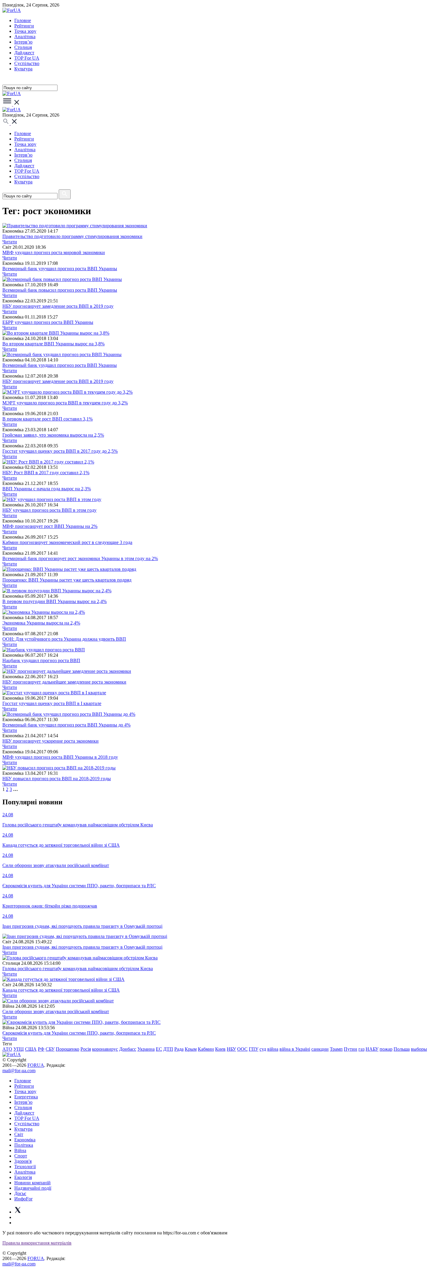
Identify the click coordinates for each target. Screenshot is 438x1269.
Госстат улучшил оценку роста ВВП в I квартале (51, 703)
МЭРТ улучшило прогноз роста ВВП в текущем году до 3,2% (65, 402)
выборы (419, 1049)
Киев (220, 1049)
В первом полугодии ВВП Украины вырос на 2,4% (54, 601)
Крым (191, 1049)
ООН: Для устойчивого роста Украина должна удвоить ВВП (64, 639)
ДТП (168, 1049)
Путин (350, 1049)
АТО (7, 1049)
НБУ (231, 1049)
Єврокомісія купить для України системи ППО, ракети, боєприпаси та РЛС (79, 1032)
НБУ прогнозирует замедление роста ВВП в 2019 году (58, 306)
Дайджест (24, 52)
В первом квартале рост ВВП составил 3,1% (47, 418)
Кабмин (206, 1049)
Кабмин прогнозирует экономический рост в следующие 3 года (67, 542)
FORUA (35, 1065)
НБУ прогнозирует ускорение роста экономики (50, 741)
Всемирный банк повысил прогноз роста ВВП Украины (59, 290)
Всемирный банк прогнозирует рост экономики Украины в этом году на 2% (80, 558)
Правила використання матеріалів (37, 1242)
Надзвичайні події (32, 1188)
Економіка (24, 1139)
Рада (179, 1049)
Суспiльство (26, 63)
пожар (386, 1049)
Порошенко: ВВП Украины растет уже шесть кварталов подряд (66, 579)
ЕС (159, 1049)
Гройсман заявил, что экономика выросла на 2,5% (53, 435)
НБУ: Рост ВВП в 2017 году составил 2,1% (45, 472)
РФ (41, 1049)
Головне (22, 20)
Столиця (23, 47)
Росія (85, 1049)
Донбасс (127, 1049)
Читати (9, 241)
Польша (402, 1049)
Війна (20, 1150)
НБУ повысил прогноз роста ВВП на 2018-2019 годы (56, 778)
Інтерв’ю (23, 41)
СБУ (50, 1049)
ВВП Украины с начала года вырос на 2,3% (46, 488)
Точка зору (25, 31)
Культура (23, 68)
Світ (18, 1134)
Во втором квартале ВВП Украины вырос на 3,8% (53, 343)
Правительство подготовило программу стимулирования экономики (72, 236)
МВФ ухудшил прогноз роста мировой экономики (53, 252)
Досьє (20, 1193)
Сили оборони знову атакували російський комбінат (55, 1011)
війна (272, 1049)
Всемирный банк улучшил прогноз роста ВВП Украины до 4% (66, 724)
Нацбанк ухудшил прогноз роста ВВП (41, 660)
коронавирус (105, 1049)
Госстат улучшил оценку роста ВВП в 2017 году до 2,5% (60, 451)
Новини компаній (32, 1182)
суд (263, 1049)
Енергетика (26, 1096)
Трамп (336, 1049)
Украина (146, 1049)
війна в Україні (294, 1049)
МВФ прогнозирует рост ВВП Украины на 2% (49, 526)
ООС (242, 1049)
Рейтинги (24, 25)
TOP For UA (26, 58)
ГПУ (253, 1049)
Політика (23, 1145)
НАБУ (372, 1049)
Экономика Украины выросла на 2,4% (41, 622)
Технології (25, 1166)
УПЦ (18, 1049)
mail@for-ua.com (18, 1070)
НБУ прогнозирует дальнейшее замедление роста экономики (64, 681)
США (31, 1049)
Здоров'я (23, 1161)
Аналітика (24, 36)
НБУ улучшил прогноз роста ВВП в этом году (49, 510)
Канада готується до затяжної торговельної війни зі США (61, 990)
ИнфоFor (23, 1198)
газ (361, 1049)
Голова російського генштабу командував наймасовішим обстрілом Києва (77, 968)
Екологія (23, 1177)
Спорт (20, 1155)
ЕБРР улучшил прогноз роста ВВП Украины (47, 322)
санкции (320, 1049)
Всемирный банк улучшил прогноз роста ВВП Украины (59, 268)
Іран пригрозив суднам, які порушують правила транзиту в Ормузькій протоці (82, 947)
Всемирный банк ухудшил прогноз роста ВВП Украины (59, 365)
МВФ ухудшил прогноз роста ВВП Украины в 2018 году (60, 757)
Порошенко (67, 1049)
